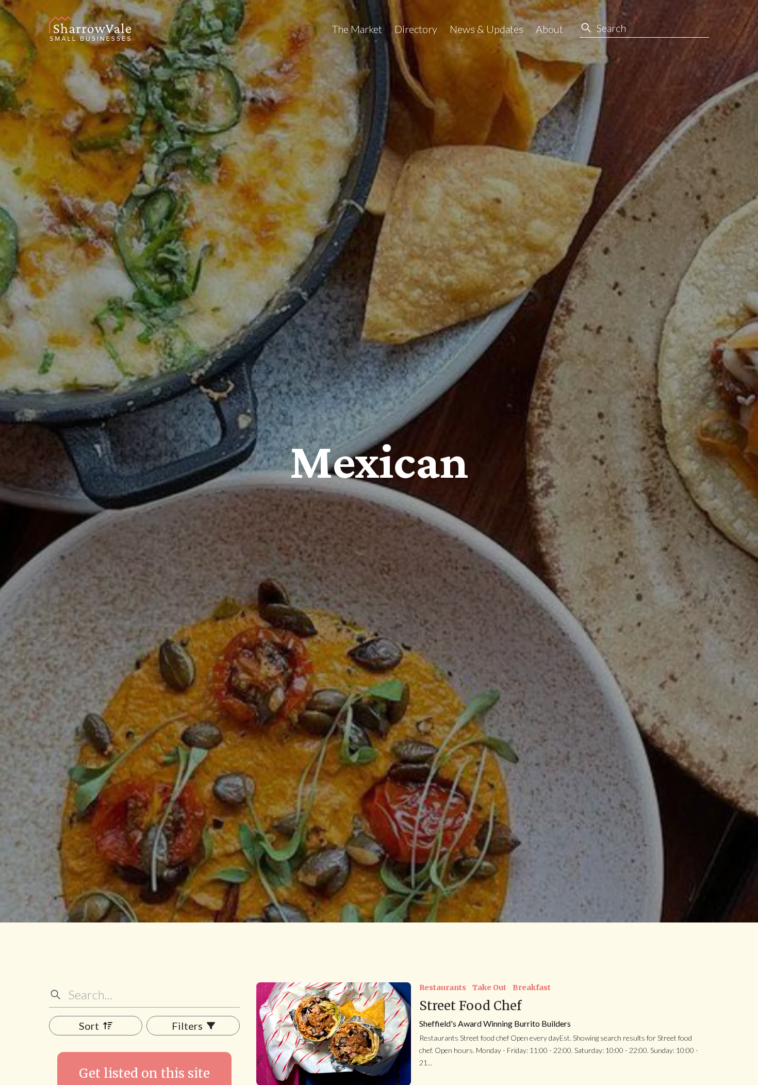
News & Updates (486, 29)
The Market (357, 29)
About (549, 29)
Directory (415, 29)
